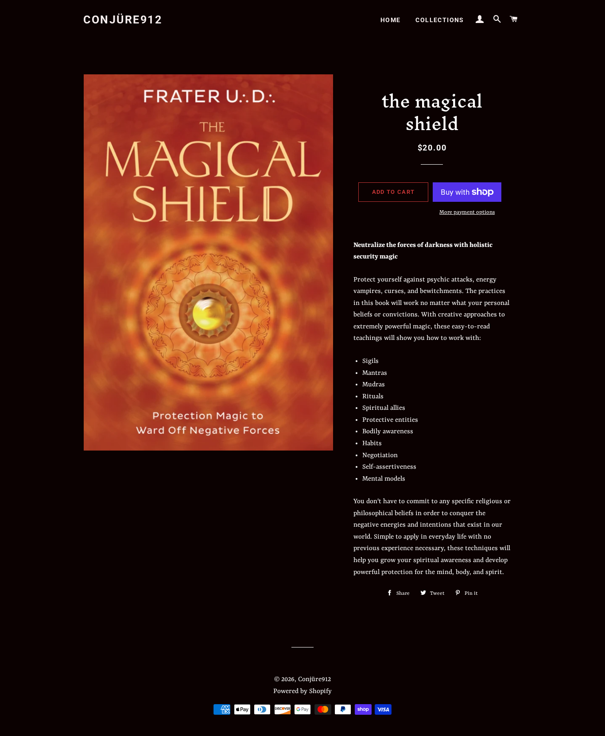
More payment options (467, 212)
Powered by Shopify (302, 691)
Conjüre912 (122, 19)
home (390, 19)
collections (439, 19)
